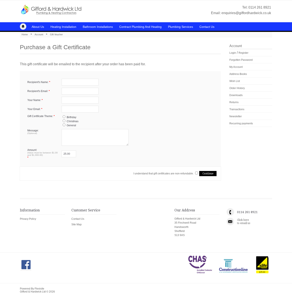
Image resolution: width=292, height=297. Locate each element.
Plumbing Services (180, 26)
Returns (234, 102)
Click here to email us (243, 221)
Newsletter (235, 116)
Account (39, 34)
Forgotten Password (241, 59)
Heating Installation (63, 26)
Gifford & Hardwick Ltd (23, 26)
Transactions (236, 109)
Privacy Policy (28, 218)
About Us (38, 26)
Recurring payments (241, 123)
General (71, 125)
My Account (236, 66)
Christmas (72, 121)
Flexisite (39, 288)
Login (232, 52)
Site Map (76, 224)
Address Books (238, 74)
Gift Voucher (56, 34)
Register (243, 52)
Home (25, 34)
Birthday (71, 117)
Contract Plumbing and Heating (140, 26)
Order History (237, 88)
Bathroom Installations (98, 26)
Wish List (234, 81)
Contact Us (206, 26)
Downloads (236, 95)
